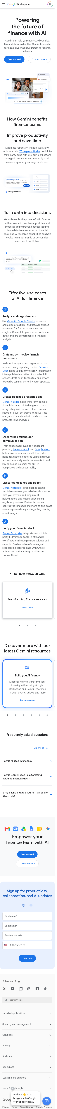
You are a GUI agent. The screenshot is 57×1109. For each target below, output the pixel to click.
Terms (14, 1107)
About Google (26, 1107)
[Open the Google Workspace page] (18, 4)
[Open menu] (3, 4)
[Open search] (50, 4)
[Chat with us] (46, 1101)
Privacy (5, 1107)
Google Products (44, 1107)
